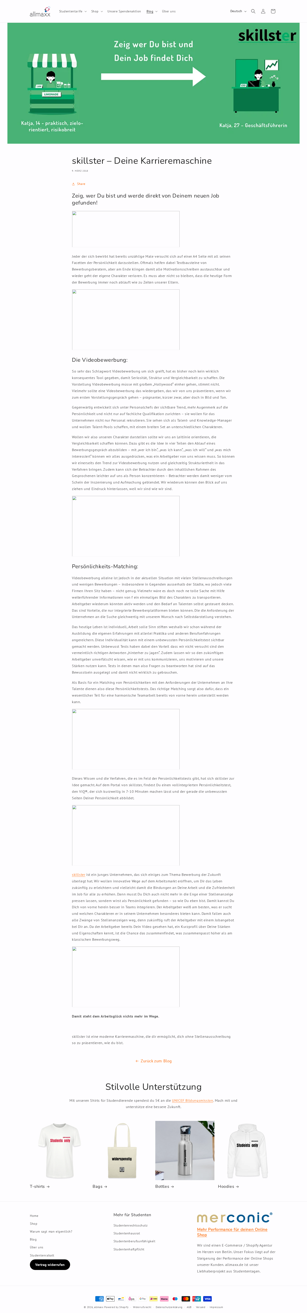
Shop (33, 1224)
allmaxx (99, 1307)
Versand (200, 1307)
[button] (72, 11)
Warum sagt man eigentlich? (51, 1231)
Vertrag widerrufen (50, 1265)
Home (34, 1216)
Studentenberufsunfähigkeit (134, 1241)
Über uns (36, 1247)
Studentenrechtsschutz (130, 1225)
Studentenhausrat (126, 1233)
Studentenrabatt (42, 1255)
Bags (97, 1186)
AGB (189, 1307)
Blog (33, 1239)
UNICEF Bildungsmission (192, 1100)
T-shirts (37, 1186)
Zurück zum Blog (156, 1060)
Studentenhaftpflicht (129, 1249)
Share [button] (81, 184)
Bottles (162, 1186)
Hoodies (226, 1186)
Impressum (216, 1307)
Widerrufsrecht (142, 1307)
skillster (78, 874)
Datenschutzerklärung (169, 1307)
